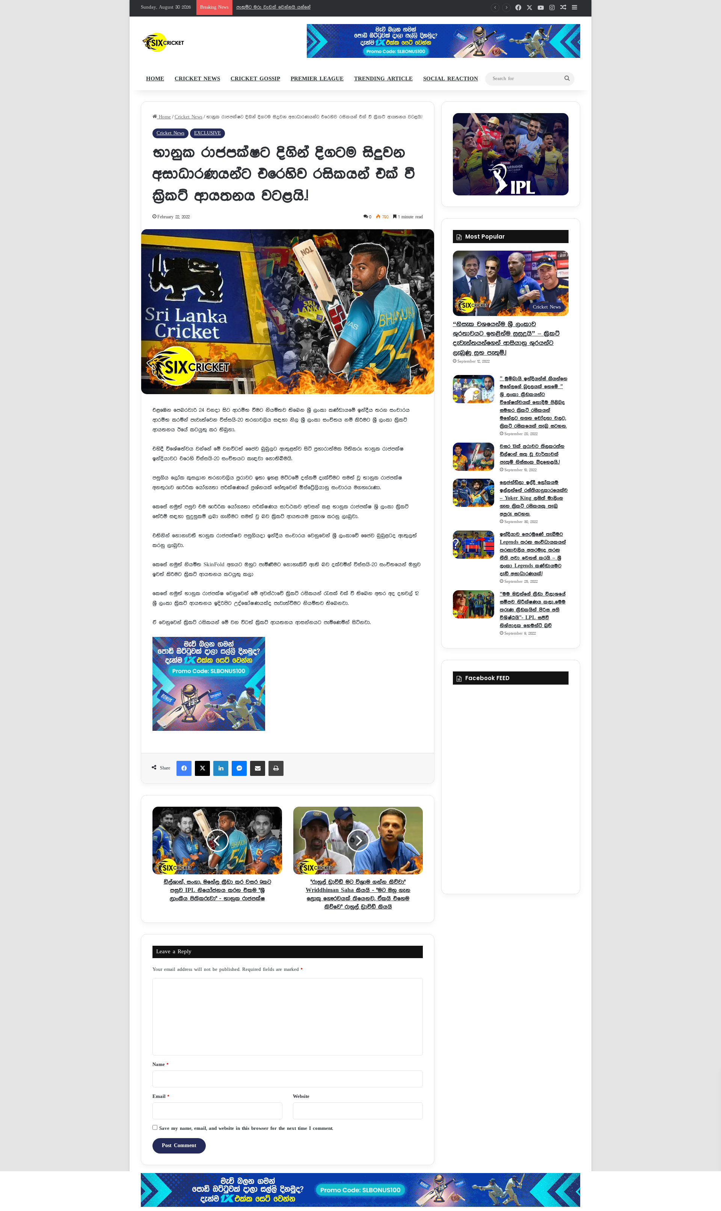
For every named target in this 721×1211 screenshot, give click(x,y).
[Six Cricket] (185, 42)
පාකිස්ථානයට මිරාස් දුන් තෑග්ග (268, 7)
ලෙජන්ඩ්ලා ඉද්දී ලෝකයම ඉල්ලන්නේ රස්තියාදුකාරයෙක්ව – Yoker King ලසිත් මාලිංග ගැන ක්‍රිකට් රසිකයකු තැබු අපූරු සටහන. (534, 498)
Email (160, 1096)
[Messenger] (239, 768)
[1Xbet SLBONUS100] (360, 1190)
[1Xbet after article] (287, 685)
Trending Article (383, 79)
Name (160, 1064)
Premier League (317, 79)
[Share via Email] (257, 768)
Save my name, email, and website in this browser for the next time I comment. (246, 1128)
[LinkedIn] (220, 768)
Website (301, 1096)
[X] (202, 768)
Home (155, 79)
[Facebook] (184, 768)
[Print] (276, 768)
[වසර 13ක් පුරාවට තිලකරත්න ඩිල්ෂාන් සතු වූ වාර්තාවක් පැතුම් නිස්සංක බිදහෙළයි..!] (473, 457)
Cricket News (197, 79)
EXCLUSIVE (207, 133)
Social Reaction (450, 79)
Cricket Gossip (255, 79)
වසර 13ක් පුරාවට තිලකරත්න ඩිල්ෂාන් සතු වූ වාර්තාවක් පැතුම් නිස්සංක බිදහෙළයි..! (532, 454)
